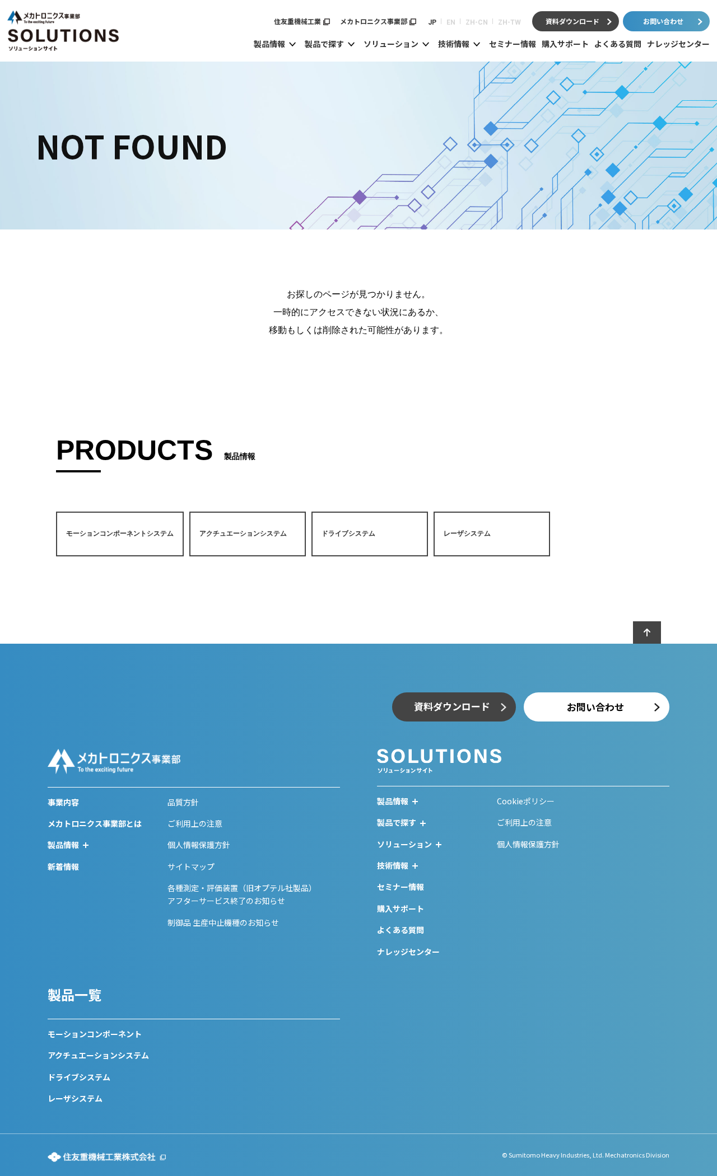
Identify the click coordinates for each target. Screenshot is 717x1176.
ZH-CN (476, 22)
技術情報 (453, 43)
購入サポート (565, 43)
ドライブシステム (79, 1077)
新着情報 (63, 866)
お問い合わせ (663, 21)
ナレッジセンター (678, 43)
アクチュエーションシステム (98, 1055)
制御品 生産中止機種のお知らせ (223, 922)
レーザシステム (75, 1098)
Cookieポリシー (526, 801)
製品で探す (324, 43)
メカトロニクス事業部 (373, 21)
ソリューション (391, 43)
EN (450, 22)
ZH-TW (509, 22)
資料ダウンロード (572, 21)
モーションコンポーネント (95, 1033)
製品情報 (269, 43)
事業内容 (63, 802)
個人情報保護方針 (198, 844)
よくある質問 (617, 43)
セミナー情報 (512, 43)
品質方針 (183, 802)
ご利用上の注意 (194, 823)
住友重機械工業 (297, 21)
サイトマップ (191, 866)
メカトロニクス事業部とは (95, 823)
